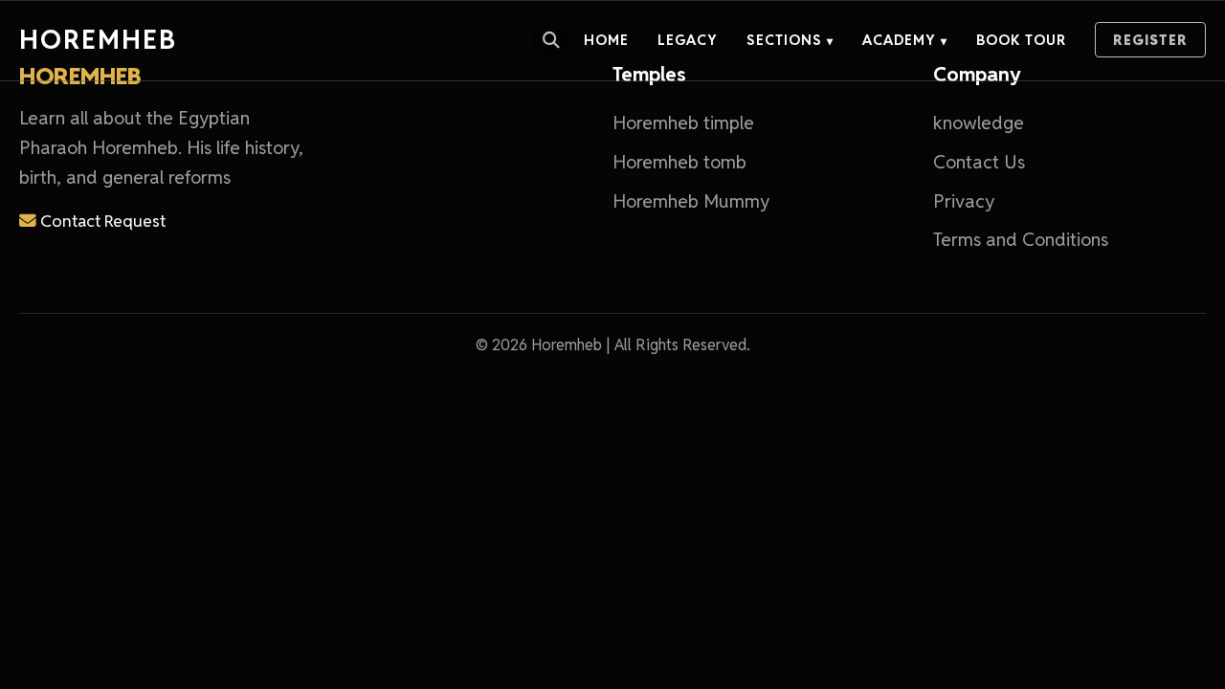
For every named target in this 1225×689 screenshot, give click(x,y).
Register (1150, 40)
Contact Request (101, 221)
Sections (790, 40)
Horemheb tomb (679, 162)
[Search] (551, 40)
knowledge (978, 123)
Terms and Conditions (1020, 240)
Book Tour (1021, 40)
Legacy (687, 40)
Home (606, 40)
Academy (904, 40)
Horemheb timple (683, 123)
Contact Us (979, 162)
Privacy (963, 201)
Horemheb (98, 39)
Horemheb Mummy (690, 201)
